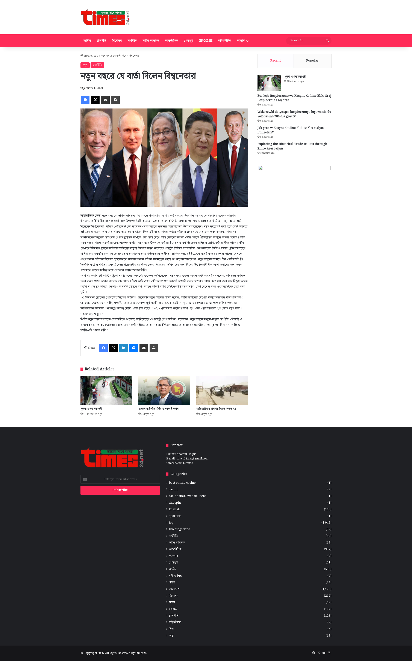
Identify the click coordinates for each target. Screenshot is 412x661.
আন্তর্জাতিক (171, 40)
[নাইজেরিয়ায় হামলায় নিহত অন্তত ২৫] (222, 390)
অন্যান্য (241, 40)
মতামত (173, 609)
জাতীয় (87, 40)
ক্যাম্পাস (173, 556)
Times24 (140, 653)
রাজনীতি (101, 40)
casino (173, 489)
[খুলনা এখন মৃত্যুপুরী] (106, 390)
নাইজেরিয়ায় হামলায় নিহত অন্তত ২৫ (216, 409)
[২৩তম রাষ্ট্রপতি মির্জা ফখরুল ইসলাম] (164, 390)
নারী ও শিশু (175, 576)
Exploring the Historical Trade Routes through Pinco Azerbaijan (292, 146)
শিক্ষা (171, 629)
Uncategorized (179, 529)
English (205, 40)
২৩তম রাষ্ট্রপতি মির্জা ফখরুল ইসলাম (158, 409)
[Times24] (105, 17)
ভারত (172, 602)
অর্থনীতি (132, 40)
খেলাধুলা (188, 40)
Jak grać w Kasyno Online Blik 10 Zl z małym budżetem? (291, 130)
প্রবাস (172, 582)
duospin (175, 503)
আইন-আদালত (151, 40)
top (96, 56)
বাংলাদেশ (174, 589)
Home (87, 56)
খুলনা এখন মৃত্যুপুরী (91, 409)
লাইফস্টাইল (224, 40)
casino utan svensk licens (187, 496)
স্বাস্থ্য (171, 636)
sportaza (175, 516)
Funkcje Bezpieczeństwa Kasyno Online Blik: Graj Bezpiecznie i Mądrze (294, 98)
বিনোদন (117, 40)
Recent (275, 60)
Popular (312, 60)
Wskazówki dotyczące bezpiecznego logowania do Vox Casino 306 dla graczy (294, 114)
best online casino (182, 483)
